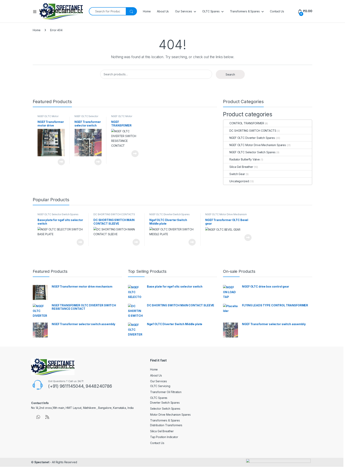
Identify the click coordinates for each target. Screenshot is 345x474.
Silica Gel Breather (241, 166)
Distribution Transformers (166, 425)
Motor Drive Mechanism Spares (170, 414)
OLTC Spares (210, 11)
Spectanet (41, 462)
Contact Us (277, 11)
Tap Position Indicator (164, 437)
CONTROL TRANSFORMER (246, 123)
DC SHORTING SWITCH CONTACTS (252, 130)
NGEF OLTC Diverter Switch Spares (252, 137)
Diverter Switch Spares (165, 402)
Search (230, 74)
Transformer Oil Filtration (165, 392)
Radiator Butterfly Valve (244, 159)
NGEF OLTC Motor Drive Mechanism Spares (257, 145)
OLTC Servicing (160, 386)
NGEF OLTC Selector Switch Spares (86, 117)
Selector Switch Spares (165, 408)
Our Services (183, 11)
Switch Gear (237, 174)
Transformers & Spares (245, 11)
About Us (163, 11)
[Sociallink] (38, 417)
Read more (61, 161)
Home (147, 11)
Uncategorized (239, 181)
